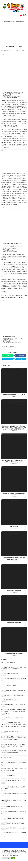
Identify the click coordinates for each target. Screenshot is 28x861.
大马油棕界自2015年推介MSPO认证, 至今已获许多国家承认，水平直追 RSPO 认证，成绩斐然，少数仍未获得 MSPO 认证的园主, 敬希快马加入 (13, 737)
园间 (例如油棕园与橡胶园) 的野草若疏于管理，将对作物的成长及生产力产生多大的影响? (14, 461)
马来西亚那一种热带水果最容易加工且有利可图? (14, 394)
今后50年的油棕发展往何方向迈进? (9, 700)
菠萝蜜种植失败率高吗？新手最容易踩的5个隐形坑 (13, 828)
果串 (5, 346)
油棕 (23, 50)
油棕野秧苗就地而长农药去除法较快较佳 (14, 653)
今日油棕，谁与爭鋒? (6, 757)
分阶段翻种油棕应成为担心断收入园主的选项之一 (13, 818)
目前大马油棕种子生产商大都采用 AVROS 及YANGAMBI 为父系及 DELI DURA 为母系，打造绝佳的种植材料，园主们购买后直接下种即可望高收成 (13, 724)
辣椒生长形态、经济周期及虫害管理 (9, 731)
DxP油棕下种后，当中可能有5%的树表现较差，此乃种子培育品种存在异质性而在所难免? (13, 751)
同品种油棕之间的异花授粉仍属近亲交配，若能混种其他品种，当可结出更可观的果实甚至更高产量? (13, 745)
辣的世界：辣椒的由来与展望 (8, 775)
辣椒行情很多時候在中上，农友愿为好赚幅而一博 (13, 705)
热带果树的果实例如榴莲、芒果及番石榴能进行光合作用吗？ (14, 494)
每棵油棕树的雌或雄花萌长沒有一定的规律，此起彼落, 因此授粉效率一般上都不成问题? (13, 668)
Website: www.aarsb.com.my (10, 251)
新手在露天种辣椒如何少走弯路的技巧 (10, 673)
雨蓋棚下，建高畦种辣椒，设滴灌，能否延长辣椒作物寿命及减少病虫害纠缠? (13, 769)
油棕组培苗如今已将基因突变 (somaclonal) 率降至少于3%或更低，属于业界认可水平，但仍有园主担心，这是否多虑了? (13, 711)
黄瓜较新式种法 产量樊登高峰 (14, 590)
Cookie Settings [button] (6, 858)
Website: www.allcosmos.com (10, 97)
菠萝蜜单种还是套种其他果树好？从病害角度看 (12, 823)
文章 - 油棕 (18, 50)
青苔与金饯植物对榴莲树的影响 (14, 622)
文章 (13, 50)
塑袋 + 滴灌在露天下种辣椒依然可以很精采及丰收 (13, 690)
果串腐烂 (12, 346)
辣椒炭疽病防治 (14, 526)
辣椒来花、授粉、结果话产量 (8, 662)
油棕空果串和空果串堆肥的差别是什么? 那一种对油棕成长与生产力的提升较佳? (14, 558)
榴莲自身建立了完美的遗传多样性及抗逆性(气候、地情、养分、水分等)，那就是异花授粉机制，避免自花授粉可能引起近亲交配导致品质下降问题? (14, 427)
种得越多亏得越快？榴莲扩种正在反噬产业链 (12, 806)
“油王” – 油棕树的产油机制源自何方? (10, 685)
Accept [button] (12, 858)
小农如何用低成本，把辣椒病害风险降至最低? (12, 718)
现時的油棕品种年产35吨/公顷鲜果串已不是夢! (12, 695)
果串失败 (8, 346)
